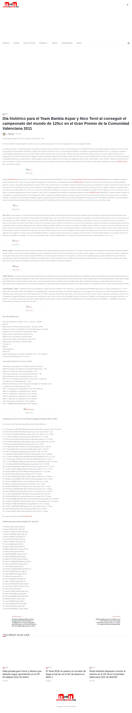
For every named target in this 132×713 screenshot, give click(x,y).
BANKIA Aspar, (122, 161)
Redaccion (11, 134)
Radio (79, 43)
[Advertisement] (66, 24)
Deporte (42, 43)
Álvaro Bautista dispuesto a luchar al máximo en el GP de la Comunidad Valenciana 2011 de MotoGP (107, 674)
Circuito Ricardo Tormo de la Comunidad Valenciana (89, 179)
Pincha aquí (28, 516)
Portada (6, 43)
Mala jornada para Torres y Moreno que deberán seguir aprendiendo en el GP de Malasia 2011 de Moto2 (22, 674)
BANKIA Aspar (13, 179)
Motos (54, 43)
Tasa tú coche (29, 43)
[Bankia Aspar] (29, 409)
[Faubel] (15, 241)
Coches (16, 43)
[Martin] (15, 266)
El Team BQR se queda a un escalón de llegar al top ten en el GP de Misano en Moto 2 (66, 674)
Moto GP (5, 114)
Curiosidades (67, 43)
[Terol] (28, 170)
